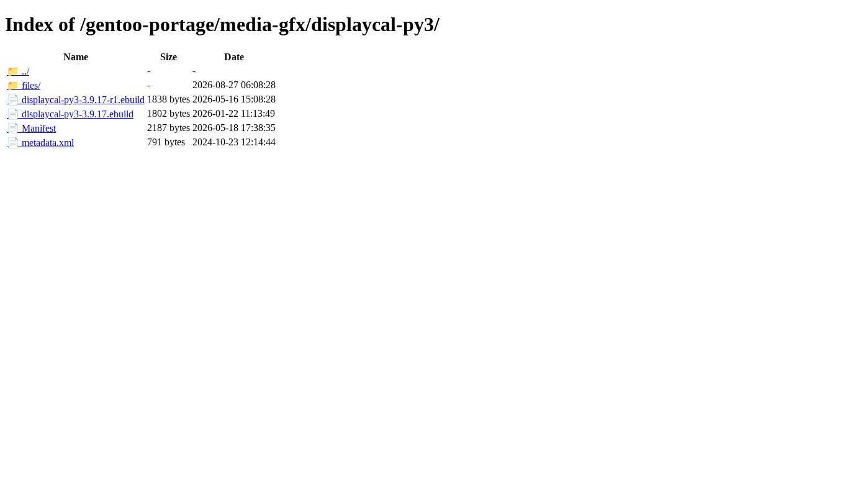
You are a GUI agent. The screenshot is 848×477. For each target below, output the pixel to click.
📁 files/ (23, 85)
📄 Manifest (31, 128)
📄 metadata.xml (40, 142)
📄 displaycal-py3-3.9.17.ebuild (70, 114)
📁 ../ (18, 71)
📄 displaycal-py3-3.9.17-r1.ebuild (76, 99)
